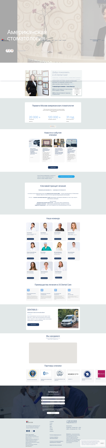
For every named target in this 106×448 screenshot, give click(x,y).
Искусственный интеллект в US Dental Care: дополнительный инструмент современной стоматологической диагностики (34, 151)
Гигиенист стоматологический (30, 253)
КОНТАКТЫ (64, 40)
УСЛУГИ (46, 40)
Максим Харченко (71, 252)
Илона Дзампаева (30, 271)
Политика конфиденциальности (55, 434)
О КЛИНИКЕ (42, 40)
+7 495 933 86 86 (71, 421)
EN (102, 40)
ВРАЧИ (49, 40)
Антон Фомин (43, 252)
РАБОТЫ (56, 40)
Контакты (51, 431)
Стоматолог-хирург (43, 253)
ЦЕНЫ (52, 40)
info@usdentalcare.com (71, 422)
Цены (51, 426)
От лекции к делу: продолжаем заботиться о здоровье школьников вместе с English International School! (71, 150)
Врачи (51, 424)
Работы (51, 427)
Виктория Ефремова (58, 252)
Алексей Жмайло (57, 232)
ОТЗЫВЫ (60, 40)
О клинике (52, 421)
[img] (32, 226)
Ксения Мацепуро (58, 271)
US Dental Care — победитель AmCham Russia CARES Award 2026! (46, 150)
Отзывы (51, 429)
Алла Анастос (29, 232)
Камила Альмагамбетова (31, 252)
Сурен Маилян (43, 232)
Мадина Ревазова (71, 232)
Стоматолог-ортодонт (70, 253)
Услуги (51, 423)
